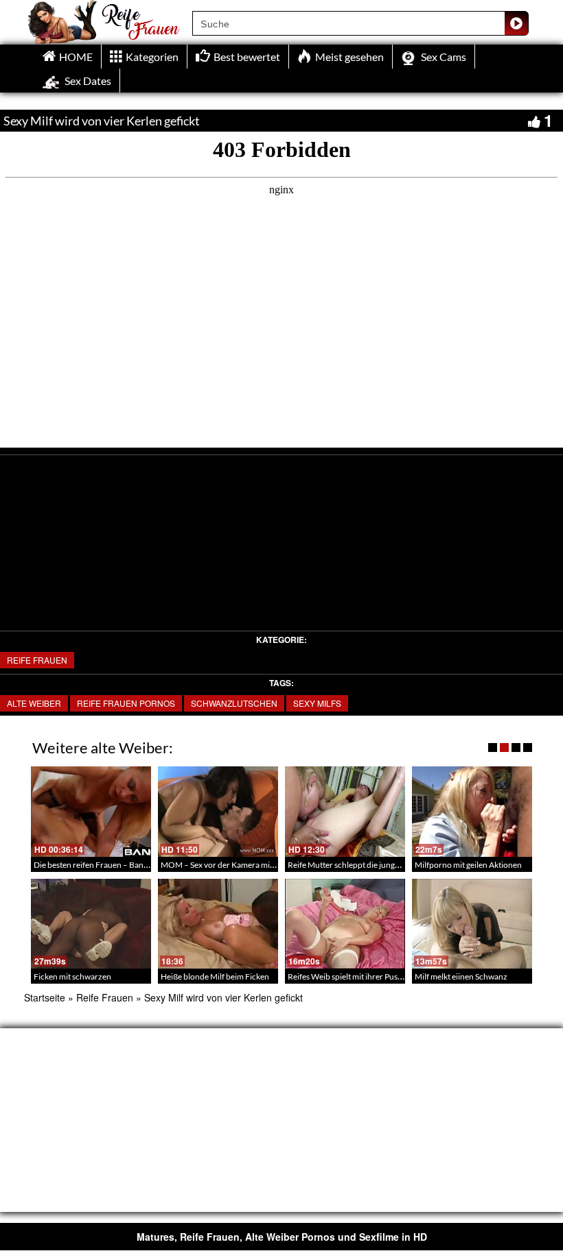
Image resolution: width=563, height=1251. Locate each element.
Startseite (44, 997)
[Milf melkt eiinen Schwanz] (472, 924)
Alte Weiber (34, 703)
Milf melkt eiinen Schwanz (461, 976)
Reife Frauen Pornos (126, 703)
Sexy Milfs (317, 703)
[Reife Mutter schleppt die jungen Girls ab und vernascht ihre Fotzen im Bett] (345, 811)
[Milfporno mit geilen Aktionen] (472, 811)
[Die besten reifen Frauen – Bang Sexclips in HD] (91, 811)
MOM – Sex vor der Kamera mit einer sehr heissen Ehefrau (264, 865)
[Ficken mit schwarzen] (91, 924)
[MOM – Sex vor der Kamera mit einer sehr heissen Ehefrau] (218, 811)
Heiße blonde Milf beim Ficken (215, 976)
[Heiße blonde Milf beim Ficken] (218, 924)
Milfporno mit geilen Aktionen (468, 865)
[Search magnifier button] (516, 23)
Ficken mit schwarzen (72, 976)
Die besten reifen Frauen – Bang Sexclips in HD (117, 865)
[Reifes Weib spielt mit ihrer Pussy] (345, 924)
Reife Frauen (37, 660)
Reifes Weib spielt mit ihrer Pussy (346, 976)
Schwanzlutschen (234, 703)
